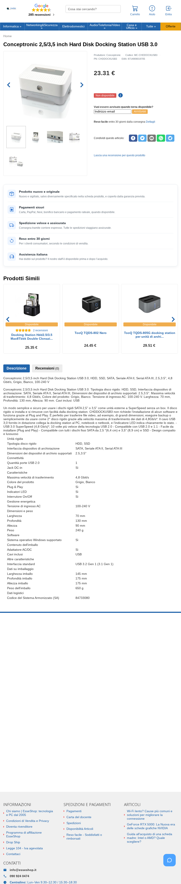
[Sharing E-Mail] (151, 138)
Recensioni (47, 368)
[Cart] (135, 10)
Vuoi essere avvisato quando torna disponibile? (123, 107)
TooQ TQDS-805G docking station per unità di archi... (149, 334)
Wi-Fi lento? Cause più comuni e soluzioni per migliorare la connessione (149, 814)
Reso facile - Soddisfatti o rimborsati (84, 836)
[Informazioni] (152, 8)
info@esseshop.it (23, 870)
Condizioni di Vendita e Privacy (27, 821)
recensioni (40, 330)
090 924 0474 (19, 876)
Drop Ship (13, 842)
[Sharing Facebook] (133, 138)
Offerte (170, 26)
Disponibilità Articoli (79, 829)
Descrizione (16, 368)
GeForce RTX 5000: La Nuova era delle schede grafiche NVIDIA (151, 826)
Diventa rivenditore (19, 826)
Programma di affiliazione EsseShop (24, 834)
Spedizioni (73, 823)
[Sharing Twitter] (142, 138)
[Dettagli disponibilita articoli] (120, 95)
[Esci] (169, 8)
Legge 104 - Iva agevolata (24, 848)
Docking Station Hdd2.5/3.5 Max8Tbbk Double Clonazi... (32, 336)
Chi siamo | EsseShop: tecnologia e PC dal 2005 (29, 813)
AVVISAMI (140, 111)
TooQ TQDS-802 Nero (91, 333)
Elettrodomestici (73, 26)
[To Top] (170, 873)
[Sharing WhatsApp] (161, 138)
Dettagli (150, 121)
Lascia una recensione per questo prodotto (119, 155)
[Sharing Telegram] (170, 138)
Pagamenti (73, 811)
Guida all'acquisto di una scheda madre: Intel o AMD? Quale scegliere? (149, 837)
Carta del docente (78, 817)
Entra (168, 14)
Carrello (135, 14)
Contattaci (13, 854)
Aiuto (152, 14)
